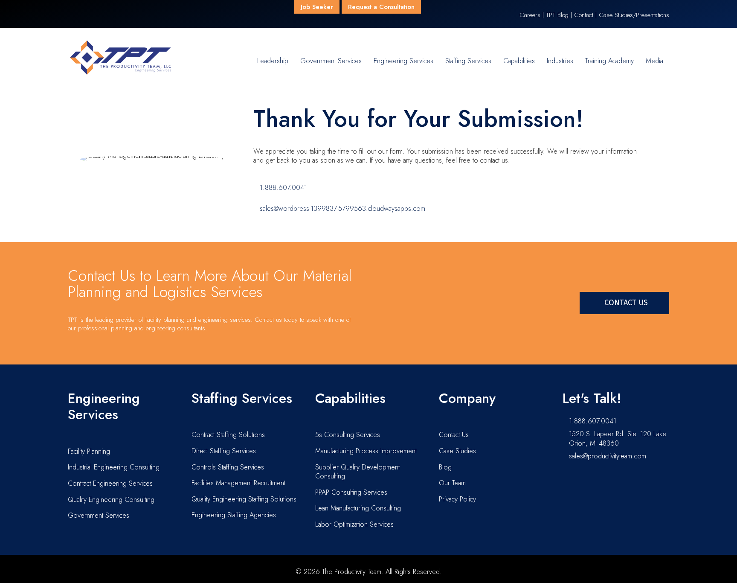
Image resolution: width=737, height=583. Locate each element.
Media (654, 61)
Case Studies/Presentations (634, 15)
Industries (560, 61)
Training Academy (609, 61)
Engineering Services (403, 61)
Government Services (331, 61)
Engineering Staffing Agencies (234, 515)
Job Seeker (317, 7)
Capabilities (519, 61)
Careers (529, 15)
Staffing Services (468, 61)
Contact (583, 15)
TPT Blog (557, 15)
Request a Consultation (381, 7)
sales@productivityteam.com (607, 456)
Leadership (272, 61)
